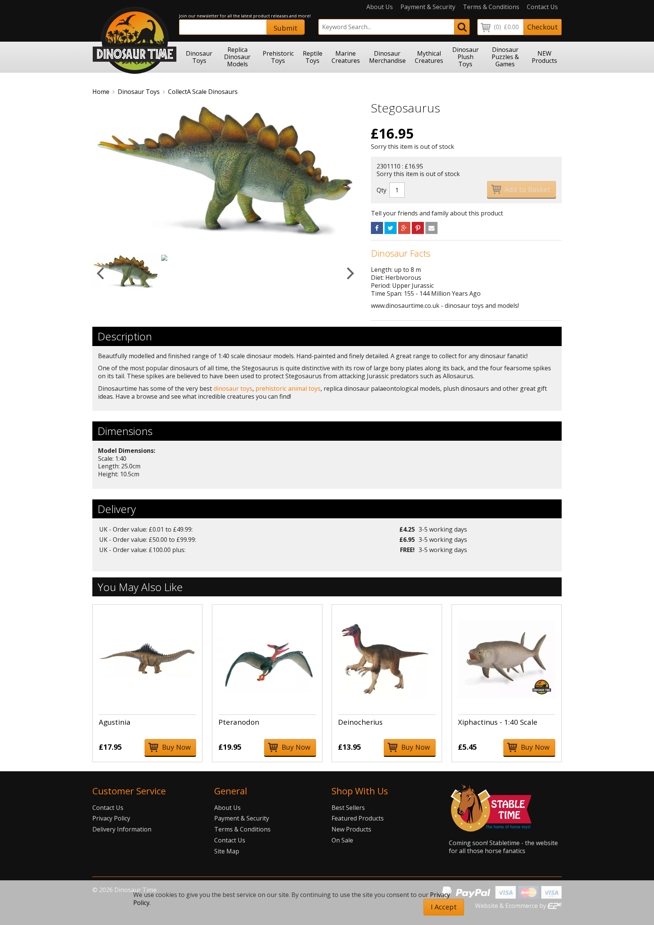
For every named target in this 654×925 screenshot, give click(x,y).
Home (100, 91)
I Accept (444, 906)
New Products (351, 829)
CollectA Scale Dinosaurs (203, 91)
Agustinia (115, 722)
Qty (381, 190)
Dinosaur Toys (139, 91)
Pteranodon (238, 722)
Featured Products (358, 818)
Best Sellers (348, 807)
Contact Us (542, 7)
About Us (379, 7)
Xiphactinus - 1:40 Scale (497, 722)
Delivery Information (121, 829)
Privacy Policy (111, 818)
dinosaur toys (232, 388)
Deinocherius (360, 722)
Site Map (226, 851)
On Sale (342, 840)
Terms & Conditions (491, 7)
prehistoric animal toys (288, 388)
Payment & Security (427, 7)
